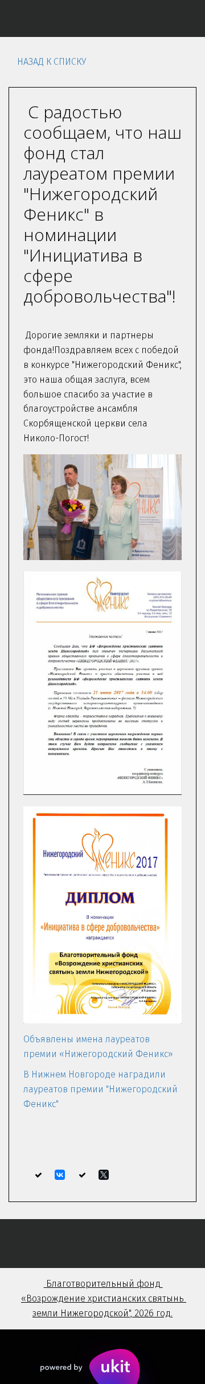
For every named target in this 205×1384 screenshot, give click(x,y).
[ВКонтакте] (60, 1175)
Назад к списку (51, 61)
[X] (104, 1175)
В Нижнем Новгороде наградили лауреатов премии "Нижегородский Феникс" (100, 1089)
